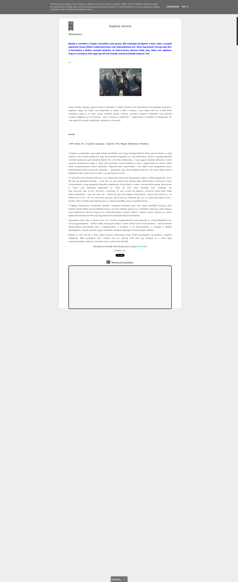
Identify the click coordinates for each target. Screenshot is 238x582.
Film (124, 250)
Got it (185, 6)
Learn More (172, 6)
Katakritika (142, 246)
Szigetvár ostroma (120, 26)
